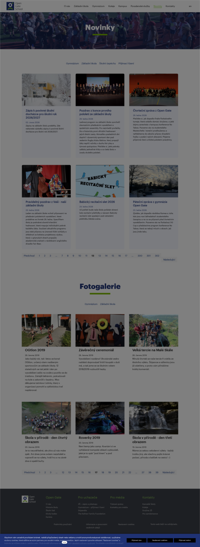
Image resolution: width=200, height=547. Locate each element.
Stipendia (82, 510)
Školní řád (50, 510)
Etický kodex (51, 513)
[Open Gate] (14, 6)
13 (100, 255)
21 (123, 472)
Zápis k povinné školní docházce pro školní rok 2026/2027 (41, 114)
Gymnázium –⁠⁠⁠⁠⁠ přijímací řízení (91, 507)
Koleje (145, 507)
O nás (48, 504)
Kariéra (49, 517)
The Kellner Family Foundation (91, 513)
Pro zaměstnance (150, 513)
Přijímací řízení (126, 63)
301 (149, 255)
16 (119, 255)
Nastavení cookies (126, 524)
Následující (169, 259)
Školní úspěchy (107, 63)
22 (130, 472)
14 (106, 255)
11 (86, 255)
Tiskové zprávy (116, 504)
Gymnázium (72, 63)
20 (116, 472)
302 (157, 255)
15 (113, 255)
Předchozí (29, 255)
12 (63, 472)
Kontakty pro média (119, 507)
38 (149, 472)
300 (140, 255)
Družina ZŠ (147, 510)
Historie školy (52, 507)
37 (143, 472)
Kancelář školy (148, 504)
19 (109, 472)
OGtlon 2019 (35, 350)
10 (80, 255)
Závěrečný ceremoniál (96, 350)
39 (157, 472)
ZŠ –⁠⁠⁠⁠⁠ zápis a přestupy (87, 504)
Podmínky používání (63, 524)
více (64, 542)
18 (103, 472)
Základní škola (89, 63)
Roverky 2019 (89, 438)
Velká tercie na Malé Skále (152, 350)
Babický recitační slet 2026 (97, 201)
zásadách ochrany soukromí (83, 543)
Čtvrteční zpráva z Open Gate (152, 110)
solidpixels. (172, 524)
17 (126, 255)
